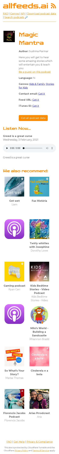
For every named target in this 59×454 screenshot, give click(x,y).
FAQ (5, 13)
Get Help (19, 441)
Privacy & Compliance (40, 441)
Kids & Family (37, 84)
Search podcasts (14, 17)
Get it (41, 93)
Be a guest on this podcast (35, 72)
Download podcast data (41, 13)
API (23, 13)
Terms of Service (41, 450)
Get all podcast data (33, 118)
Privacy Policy (21, 450)
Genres (14, 13)
